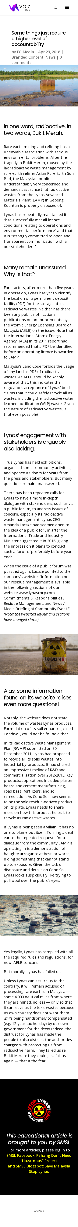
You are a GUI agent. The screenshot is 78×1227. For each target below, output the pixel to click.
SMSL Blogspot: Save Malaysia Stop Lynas (43, 1168)
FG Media (25, 51)
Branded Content (28, 57)
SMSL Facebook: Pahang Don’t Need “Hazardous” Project (39, 1158)
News (50, 57)
